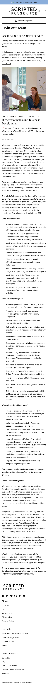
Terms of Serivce (8, 621)
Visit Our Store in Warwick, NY (13, 670)
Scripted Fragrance (13, 682)
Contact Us (6, 658)
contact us (6, 63)
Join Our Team (7, 613)
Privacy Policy (7, 617)
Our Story (5, 605)
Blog (3, 609)
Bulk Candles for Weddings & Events (15, 634)
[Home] (24, 11)
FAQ (3, 662)
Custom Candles (8, 641)
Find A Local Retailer (9, 666)
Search (4, 645)
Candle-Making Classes (10, 638)
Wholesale (5, 674)
